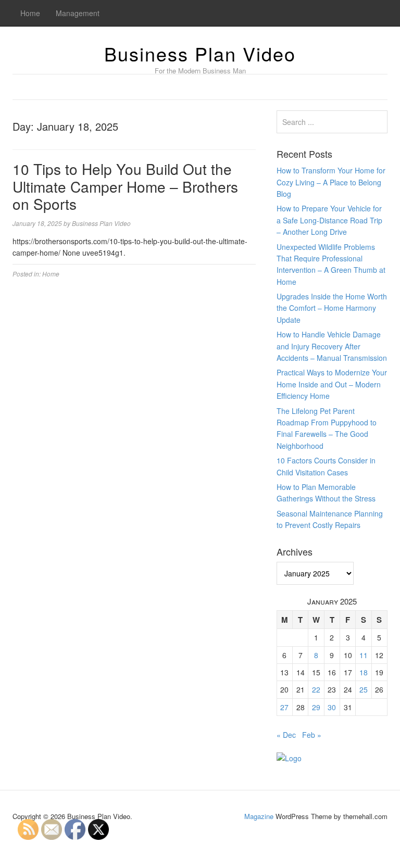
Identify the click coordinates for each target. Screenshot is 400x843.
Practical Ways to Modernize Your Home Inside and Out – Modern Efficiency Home (332, 384)
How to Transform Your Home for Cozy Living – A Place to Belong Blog (331, 182)
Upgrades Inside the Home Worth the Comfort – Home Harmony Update (332, 308)
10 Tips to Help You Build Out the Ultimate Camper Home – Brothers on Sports (125, 186)
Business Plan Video (200, 53)
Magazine (258, 816)
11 (363, 655)
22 (316, 689)
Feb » (311, 734)
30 (332, 707)
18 (363, 672)
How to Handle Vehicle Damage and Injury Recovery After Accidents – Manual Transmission (332, 346)
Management (77, 13)
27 (284, 707)
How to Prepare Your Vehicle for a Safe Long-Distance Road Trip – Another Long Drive (329, 220)
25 (363, 689)
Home (30, 13)
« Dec (286, 734)
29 (316, 707)
